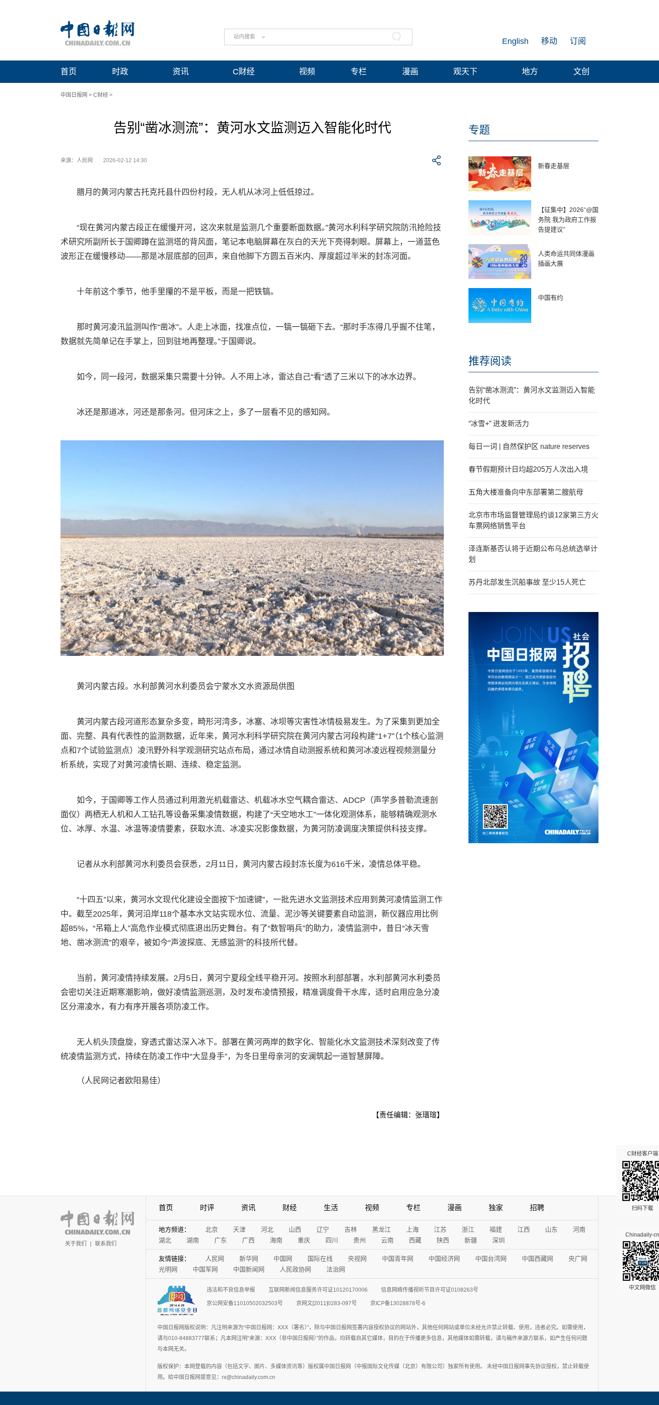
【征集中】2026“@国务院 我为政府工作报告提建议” (568, 219)
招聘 (537, 1207)
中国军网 (205, 1269)
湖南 (192, 1240)
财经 (289, 1207)
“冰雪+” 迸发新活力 (498, 423)
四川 (331, 1240)
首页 (69, 71)
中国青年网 (397, 1258)
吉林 (350, 1229)
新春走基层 (553, 165)
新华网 (248, 1258)
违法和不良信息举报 (231, 1290)
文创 (581, 71)
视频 (307, 71)
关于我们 (76, 1244)
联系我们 (106, 1244)
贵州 (359, 1240)
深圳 (498, 1240)
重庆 (304, 1240)
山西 (295, 1229)
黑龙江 (381, 1229)
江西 (523, 1229)
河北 (267, 1229)
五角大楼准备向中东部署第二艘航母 (525, 492)
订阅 (578, 41)
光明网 (168, 1269)
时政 (120, 71)
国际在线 (320, 1258)
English (515, 41)
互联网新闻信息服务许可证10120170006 (318, 1290)
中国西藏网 (537, 1258)
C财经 (244, 71)
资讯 (181, 71)
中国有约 (550, 297)
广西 (248, 1240)
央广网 (577, 1258)
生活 (331, 1207)
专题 (479, 130)
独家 (496, 1207)
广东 (220, 1240)
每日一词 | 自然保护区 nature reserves (529, 446)
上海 (412, 1229)
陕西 (443, 1240)
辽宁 (322, 1229)
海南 (276, 1240)
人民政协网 (295, 1269)
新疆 (470, 1240)
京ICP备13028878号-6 (397, 1303)
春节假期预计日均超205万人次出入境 (528, 469)
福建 (496, 1229)
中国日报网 (74, 95)
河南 (579, 1229)
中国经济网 (444, 1258)
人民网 (214, 1258)
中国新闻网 (248, 1269)
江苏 (440, 1229)
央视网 (357, 1258)
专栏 (359, 71)
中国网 (282, 1258)
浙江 (468, 1229)
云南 (387, 1240)
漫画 (410, 71)
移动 (549, 41)
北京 (211, 1229)
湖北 (165, 1240)
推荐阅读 (490, 361)
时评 (207, 1207)
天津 (239, 1229)
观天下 (465, 71)
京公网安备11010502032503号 (245, 1303)
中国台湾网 (491, 1258)
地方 (530, 71)
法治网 (335, 1269)
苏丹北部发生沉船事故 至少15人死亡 (527, 582)
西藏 (415, 1240)
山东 (551, 1229)
